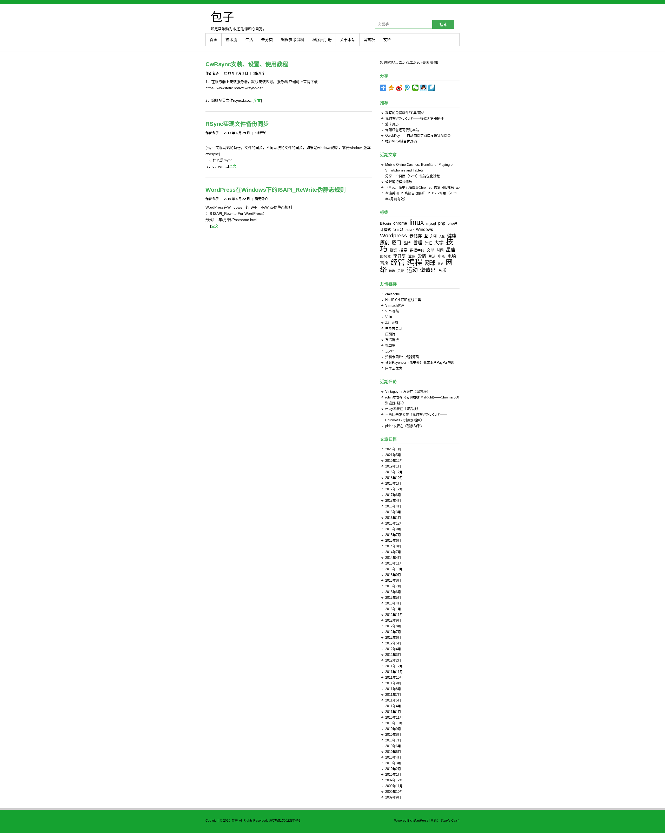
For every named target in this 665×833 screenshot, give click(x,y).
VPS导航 (392, 311)
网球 (429, 263)
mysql (431, 223)
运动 (412, 270)
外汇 (428, 243)
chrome (400, 223)
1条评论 (258, 73)
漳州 (411, 256)
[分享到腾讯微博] (407, 88)
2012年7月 (393, 632)
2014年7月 (393, 552)
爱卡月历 (392, 124)
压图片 (390, 334)
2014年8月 (393, 546)
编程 (414, 262)
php (441, 223)
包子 (222, 17)
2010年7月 (393, 740)
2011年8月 (393, 689)
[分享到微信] (415, 88)
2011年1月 (393, 712)
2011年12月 (394, 666)
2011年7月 (393, 695)
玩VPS (390, 351)
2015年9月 (393, 529)
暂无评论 (261, 199)
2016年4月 (393, 506)
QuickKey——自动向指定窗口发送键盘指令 (418, 135)
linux (416, 222)
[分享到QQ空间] (391, 88)
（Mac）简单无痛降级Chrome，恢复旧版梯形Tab (422, 187)
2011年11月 (394, 672)
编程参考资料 (292, 39)
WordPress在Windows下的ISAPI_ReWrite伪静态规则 (275, 190)
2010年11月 (394, 717)
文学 (430, 250)
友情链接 (392, 340)
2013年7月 (393, 586)
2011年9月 (393, 683)
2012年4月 (393, 649)
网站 (440, 263)
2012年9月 (393, 620)
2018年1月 (393, 483)
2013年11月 (394, 563)
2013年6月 (393, 592)
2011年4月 (393, 706)
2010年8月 (393, 734)
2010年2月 (393, 769)
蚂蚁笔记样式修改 (398, 182)
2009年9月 (393, 797)
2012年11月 (394, 615)
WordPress (420, 820)
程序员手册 (322, 39)
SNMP (409, 229)
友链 (387, 39)
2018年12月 (394, 472)
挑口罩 (390, 345)
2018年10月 (394, 478)
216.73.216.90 (409, 62)
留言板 (369, 39)
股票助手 (413, 426)
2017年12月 (394, 489)
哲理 (417, 242)
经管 (398, 262)
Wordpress (393, 235)
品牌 (407, 243)
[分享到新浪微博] (399, 88)
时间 (440, 250)
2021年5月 (393, 455)
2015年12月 (394, 523)
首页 (213, 39)
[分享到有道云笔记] (431, 88)
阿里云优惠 (393, 368)
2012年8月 (393, 626)
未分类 (267, 39)
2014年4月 (393, 558)
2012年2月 (393, 660)
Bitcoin (385, 223)
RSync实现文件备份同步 (237, 124)
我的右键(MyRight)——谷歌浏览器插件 (414, 118)
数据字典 (417, 250)
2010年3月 (393, 763)
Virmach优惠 (394, 305)
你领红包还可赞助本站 (402, 130)
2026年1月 (393, 449)
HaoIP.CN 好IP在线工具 (403, 300)
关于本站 (347, 39)
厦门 (396, 242)
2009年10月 (394, 792)
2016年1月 (393, 518)
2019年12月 (394, 461)
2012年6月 (393, 637)
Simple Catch (450, 820)
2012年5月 (393, 643)
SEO (398, 229)
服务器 (385, 256)
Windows (424, 229)
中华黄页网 (393, 328)
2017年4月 (393, 500)
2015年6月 (393, 540)
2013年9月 (393, 575)
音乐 (442, 270)
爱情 (422, 256)
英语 (400, 271)
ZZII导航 (391, 323)
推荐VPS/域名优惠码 (401, 141)
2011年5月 (393, 700)
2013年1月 (393, 609)
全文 (257, 100)
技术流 (231, 39)
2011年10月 (394, 677)
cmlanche (392, 294)
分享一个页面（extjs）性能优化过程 (412, 176)
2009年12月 (394, 780)
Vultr (388, 317)
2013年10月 (394, 569)
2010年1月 (393, 774)
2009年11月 (394, 786)
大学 (439, 242)
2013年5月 (393, 598)
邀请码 (428, 270)
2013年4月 (393, 603)
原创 (384, 242)
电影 (441, 256)
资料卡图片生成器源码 (402, 357)
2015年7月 (393, 535)
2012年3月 (393, 655)
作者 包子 (212, 73)
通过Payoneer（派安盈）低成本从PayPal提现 (419, 362)
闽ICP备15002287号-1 (285, 820)
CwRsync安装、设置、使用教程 (246, 64)
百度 (384, 263)
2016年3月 (393, 512)
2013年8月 (393, 580)
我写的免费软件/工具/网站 (404, 113)
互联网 (430, 235)
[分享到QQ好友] (423, 88)
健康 (451, 235)
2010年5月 (393, 752)
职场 (392, 270)
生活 (249, 39)
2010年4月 (393, 757)
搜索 (443, 24)
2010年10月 (394, 723)
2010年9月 (393, 729)
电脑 (452, 256)
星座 (450, 249)
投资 (393, 250)
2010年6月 (393, 746)
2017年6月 (393, 495)
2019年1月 (393, 466)
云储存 (415, 235)
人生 (442, 236)
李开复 (399, 256)
